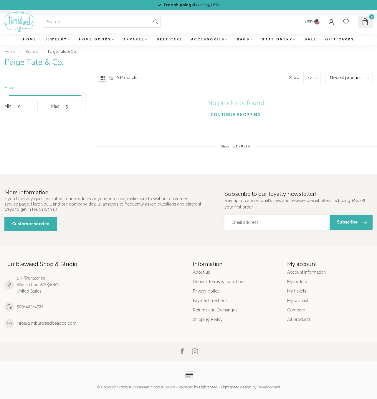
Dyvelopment (268, 387)
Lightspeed (208, 387)
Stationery (277, 39)
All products (299, 319)
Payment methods (210, 300)
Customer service (30, 223)
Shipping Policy (208, 319)
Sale (311, 39)
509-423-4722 (30, 306)
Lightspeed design (236, 387)
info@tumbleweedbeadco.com (46, 323)
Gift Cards (339, 39)
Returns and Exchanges (215, 310)
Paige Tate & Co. (62, 51)
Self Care (170, 39)
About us (201, 272)
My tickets (296, 291)
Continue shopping (236, 114)
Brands (31, 51)
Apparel (134, 39)
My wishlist (297, 300)
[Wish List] (346, 22)
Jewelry (56, 39)
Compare (296, 310)
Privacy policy (206, 291)
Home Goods (95, 39)
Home (30, 39)
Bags (243, 39)
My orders (297, 281)
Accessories (208, 39)
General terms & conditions (219, 281)
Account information (306, 272)
